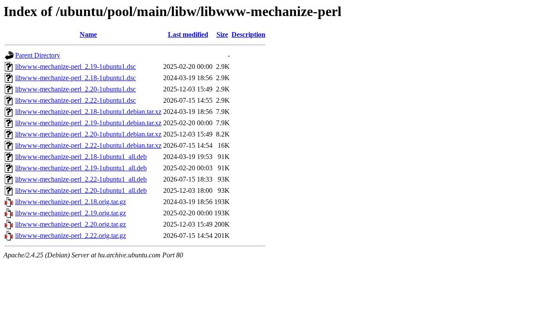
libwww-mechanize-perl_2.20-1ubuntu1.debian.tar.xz (88, 134)
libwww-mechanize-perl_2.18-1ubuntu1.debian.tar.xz (88, 111)
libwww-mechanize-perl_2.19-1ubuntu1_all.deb (81, 168)
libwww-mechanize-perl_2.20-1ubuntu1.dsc (75, 89)
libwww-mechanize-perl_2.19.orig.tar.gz (70, 213)
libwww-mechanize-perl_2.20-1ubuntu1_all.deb (81, 190)
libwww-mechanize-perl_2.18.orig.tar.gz (70, 201)
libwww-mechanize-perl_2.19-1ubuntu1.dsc (75, 66)
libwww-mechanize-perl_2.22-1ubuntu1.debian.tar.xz (88, 145)
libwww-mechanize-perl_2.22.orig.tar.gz (70, 235)
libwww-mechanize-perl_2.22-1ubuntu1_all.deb (81, 179)
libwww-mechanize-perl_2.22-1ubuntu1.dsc (75, 100)
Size (222, 34)
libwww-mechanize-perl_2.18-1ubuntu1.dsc (75, 77)
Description (248, 34)
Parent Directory (37, 55)
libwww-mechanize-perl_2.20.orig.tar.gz (70, 224)
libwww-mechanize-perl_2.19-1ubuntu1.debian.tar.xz (88, 123)
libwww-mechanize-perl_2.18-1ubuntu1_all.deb (81, 156)
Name (88, 34)
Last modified (188, 34)
